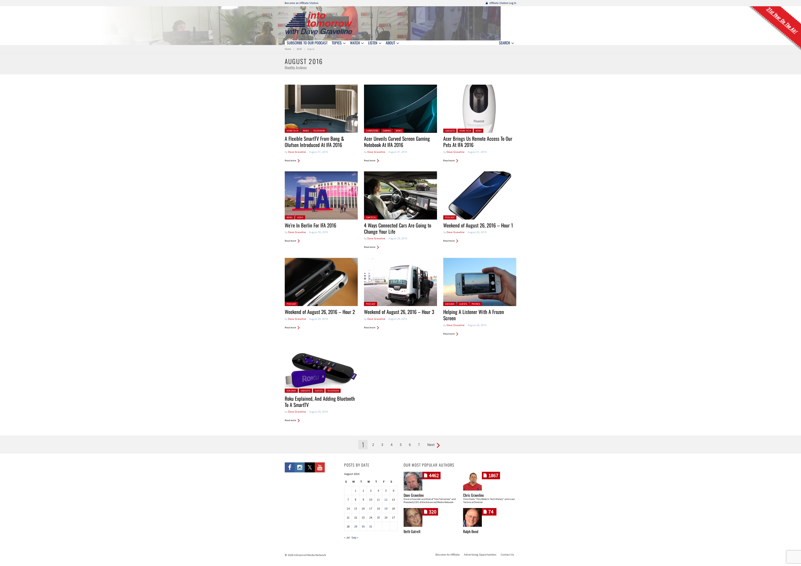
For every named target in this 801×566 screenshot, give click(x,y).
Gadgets (450, 130)
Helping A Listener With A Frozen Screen (473, 315)
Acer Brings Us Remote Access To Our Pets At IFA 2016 (477, 141)
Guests (463, 303)
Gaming (387, 130)
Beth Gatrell (412, 531)
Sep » (354, 537)
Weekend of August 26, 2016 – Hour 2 (320, 311)
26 (385, 517)
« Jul (347, 537)
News (306, 130)
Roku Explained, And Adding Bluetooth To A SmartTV (320, 401)
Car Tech (370, 217)
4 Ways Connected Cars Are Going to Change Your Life (397, 228)
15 (355, 508)
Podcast (450, 217)
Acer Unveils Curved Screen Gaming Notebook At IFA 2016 (397, 141)
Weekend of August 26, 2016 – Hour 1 (478, 225)
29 (355, 526)
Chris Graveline (473, 495)
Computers (372, 130)
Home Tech (292, 130)
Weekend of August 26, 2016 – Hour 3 (399, 311)
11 (378, 499)
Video (300, 217)
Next (431, 444)
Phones (476, 303)
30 (363, 526)
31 (370, 526)
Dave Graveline (297, 152)
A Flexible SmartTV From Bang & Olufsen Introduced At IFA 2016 (314, 141)
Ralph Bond (470, 531)
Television (319, 130)
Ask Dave (450, 303)
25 (378, 517)
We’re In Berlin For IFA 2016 (310, 225)
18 (378, 508)
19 (385, 508)
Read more (290, 160)
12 (385, 499)
